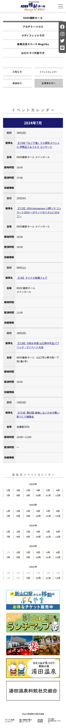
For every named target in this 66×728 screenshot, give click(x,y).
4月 (38, 490)
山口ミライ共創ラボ (33, 53)
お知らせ (17, 71)
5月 (48, 490)
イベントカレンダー (49, 71)
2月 (18, 490)
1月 (8, 490)
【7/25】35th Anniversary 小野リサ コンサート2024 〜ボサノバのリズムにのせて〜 (39, 212)
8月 (18, 495)
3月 (28, 490)
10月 (38, 495)
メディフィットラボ (33, 35)
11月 (48, 495)
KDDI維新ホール (33, 18)
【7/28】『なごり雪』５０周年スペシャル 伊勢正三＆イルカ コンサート (38, 145)
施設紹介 (17, 83)
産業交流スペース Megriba (33, 44)
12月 (57, 495)
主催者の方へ (49, 83)
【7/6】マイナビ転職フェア (32, 278)
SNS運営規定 (40, 720)
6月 (58, 490)
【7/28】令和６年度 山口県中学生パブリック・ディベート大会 (38, 345)
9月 (28, 495)
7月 (8, 495)
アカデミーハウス (33, 26)
